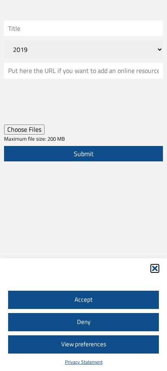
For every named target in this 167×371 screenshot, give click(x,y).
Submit (84, 154)
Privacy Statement (84, 362)
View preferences (83, 344)
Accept (83, 299)
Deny (83, 321)
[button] (155, 268)
